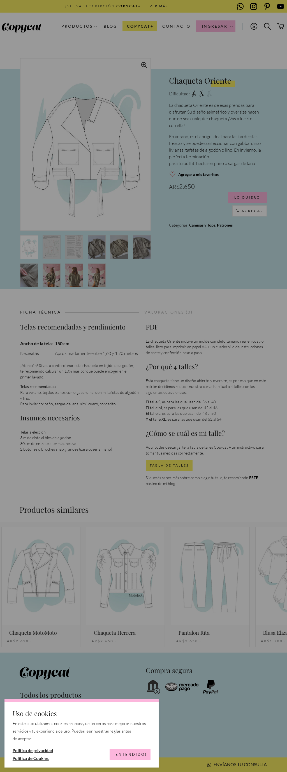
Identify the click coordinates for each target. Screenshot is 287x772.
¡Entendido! (130, 754)
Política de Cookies (31, 758)
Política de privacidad (33, 750)
